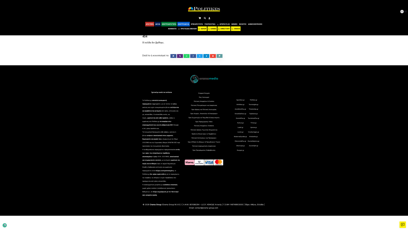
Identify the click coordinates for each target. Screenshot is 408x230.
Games (213, 29)
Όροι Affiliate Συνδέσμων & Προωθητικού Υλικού (204, 142)
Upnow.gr (253, 127)
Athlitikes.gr (240, 104)
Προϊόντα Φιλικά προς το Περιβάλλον (204, 134)
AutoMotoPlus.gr (240, 109)
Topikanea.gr (253, 113)
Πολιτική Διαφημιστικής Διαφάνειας (204, 146)
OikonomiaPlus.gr (240, 141)
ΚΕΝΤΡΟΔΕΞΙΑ (183, 24)
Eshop (203, 29)
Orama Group (155, 204)
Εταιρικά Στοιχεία (204, 93)
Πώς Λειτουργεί (204, 97)
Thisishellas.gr (253, 109)
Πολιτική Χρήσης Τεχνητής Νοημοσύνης (204, 130)
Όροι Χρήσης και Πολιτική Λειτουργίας (203, 109)
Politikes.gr (253, 100)
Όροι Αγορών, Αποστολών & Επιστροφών (204, 113)
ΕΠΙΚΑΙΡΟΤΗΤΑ (197, 24)
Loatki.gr (240, 127)
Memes (234, 24)
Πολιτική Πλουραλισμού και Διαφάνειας (204, 105)
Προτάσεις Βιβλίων (188, 29)
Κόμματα (172, 29)
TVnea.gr (254, 123)
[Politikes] (204, 83)
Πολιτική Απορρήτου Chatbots (204, 125)
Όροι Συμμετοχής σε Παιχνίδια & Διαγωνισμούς (204, 117)
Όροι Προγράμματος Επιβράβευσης (204, 150)
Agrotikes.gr (240, 100)
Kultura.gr (240, 123)
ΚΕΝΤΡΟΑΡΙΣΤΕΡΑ (169, 24)
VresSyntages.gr (253, 132)
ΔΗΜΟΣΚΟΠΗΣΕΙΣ (255, 24)
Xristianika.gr (253, 136)
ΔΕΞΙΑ (157, 24)
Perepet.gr (240, 150)
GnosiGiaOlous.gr (240, 113)
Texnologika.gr (253, 104)
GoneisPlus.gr (240, 118)
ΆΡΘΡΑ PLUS (224, 24)
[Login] (209, 18)
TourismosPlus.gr (253, 118)
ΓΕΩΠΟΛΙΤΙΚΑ (210, 24)
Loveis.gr (240, 132)
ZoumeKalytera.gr (253, 141)
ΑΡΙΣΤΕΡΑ (150, 24)
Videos (237, 29)
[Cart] (200, 18)
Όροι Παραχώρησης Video (203, 121)
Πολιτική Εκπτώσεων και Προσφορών (203, 138)
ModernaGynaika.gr (240, 136)
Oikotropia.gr (240, 146)
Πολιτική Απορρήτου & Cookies (204, 101)
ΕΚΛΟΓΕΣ (242, 24)
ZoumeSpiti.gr (253, 146)
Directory (225, 29)
